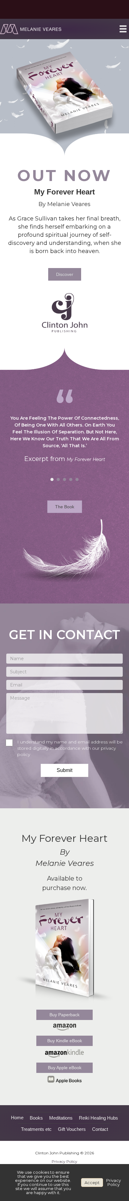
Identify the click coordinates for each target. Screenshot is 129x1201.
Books (36, 1118)
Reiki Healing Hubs (98, 1118)
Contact (100, 1129)
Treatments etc (36, 1129)
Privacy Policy (64, 1161)
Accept (92, 1182)
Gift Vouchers (72, 1129)
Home (17, 1117)
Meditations (61, 1118)
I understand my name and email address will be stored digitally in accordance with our (70, 748)
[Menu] (123, 28)
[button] (64, 770)
